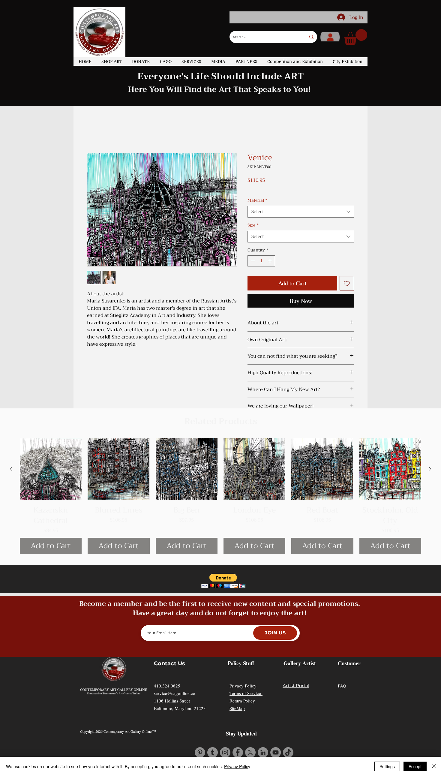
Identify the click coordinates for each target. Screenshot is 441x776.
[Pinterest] (200, 739)
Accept (415, 766)
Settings (387, 766)
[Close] (433, 766)
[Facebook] (237, 739)
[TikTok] (288, 739)
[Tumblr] (212, 739)
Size (253, 217)
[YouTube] (275, 739)
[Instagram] (225, 739)
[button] (355, 37)
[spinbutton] (261, 252)
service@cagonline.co (174, 680)
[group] (221, 483)
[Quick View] (51, 456)
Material (257, 192)
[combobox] (301, 203)
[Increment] (270, 252)
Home (94, 127)
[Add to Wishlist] (347, 275)
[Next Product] (430, 455)
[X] (250, 739)
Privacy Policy (243, 672)
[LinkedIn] (263, 739)
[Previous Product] (11, 455)
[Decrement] (252, 252)
